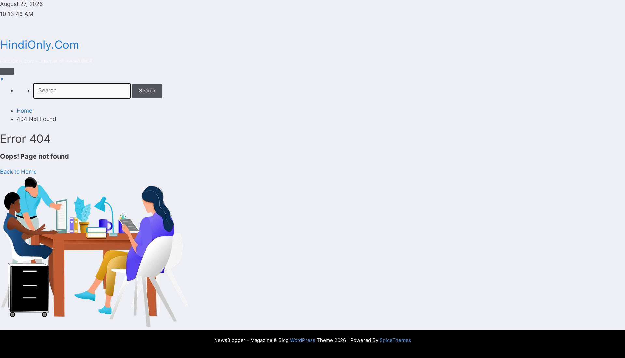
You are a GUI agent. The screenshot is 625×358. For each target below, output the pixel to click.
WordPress (302, 340)
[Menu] (7, 71)
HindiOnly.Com (39, 44)
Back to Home (18, 171)
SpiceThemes (395, 340)
